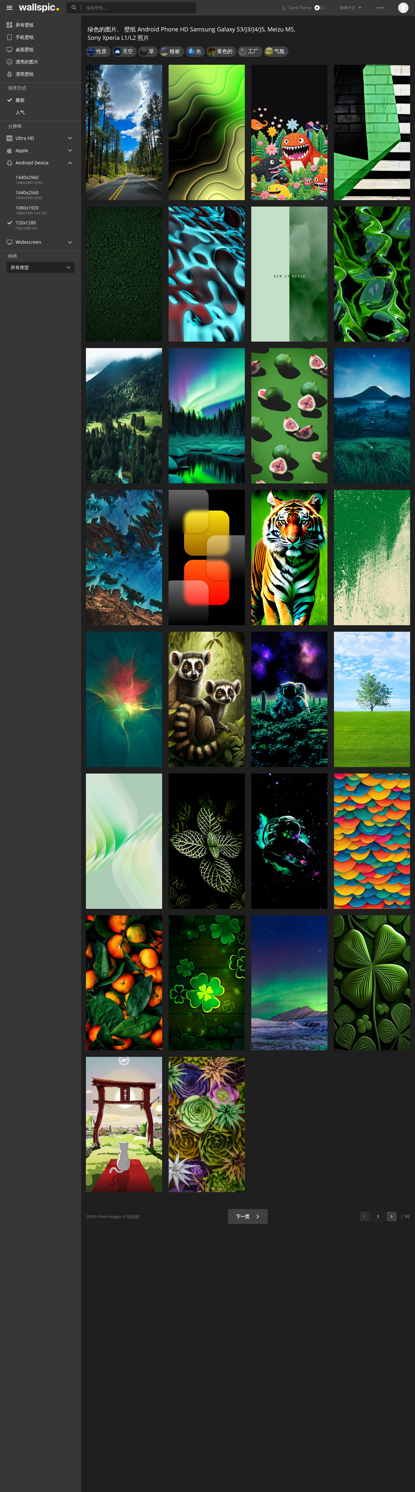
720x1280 (26, 222)
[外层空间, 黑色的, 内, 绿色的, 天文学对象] (289, 841)
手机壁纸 (25, 37)
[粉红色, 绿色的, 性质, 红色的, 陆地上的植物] (289, 415)
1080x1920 (27, 207)
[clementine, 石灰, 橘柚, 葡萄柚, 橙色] (124, 983)
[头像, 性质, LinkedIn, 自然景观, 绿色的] (372, 699)
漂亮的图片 (27, 62)
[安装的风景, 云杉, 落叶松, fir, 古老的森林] (124, 415)
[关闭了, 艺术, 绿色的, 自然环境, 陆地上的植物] (372, 983)
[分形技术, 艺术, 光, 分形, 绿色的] (124, 699)
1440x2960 (27, 177)
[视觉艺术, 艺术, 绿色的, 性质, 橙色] (372, 841)
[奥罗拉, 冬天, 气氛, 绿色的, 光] (289, 983)
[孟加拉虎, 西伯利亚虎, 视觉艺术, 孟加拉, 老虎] (289, 557)
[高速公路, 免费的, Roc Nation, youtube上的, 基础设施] (124, 132)
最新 (20, 100)
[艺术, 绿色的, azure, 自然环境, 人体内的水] (124, 557)
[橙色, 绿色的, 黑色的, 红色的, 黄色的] (207, 557)
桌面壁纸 (25, 49)
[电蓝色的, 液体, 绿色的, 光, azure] (207, 274)
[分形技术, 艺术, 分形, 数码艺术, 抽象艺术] (207, 132)
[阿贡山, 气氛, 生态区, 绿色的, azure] (372, 415)
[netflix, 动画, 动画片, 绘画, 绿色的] (124, 1124)
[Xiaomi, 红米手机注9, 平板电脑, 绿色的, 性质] (207, 1124)
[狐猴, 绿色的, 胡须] (207, 699)
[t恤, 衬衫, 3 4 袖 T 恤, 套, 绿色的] (207, 983)
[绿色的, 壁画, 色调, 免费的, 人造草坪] (124, 274)
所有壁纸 (25, 25)
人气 (20, 112)
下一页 (243, 1216)
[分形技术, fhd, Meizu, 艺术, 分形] (124, 841)
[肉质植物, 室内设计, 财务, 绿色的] (207, 841)
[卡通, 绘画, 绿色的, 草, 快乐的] (289, 132)
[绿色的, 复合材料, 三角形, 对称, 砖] (372, 132)
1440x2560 (27, 192)
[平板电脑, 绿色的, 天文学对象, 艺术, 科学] (289, 699)
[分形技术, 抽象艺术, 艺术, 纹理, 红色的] (372, 274)
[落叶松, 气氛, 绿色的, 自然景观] (207, 415)
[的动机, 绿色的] (289, 274)
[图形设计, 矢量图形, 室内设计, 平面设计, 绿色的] (372, 557)
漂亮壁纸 (25, 74)
